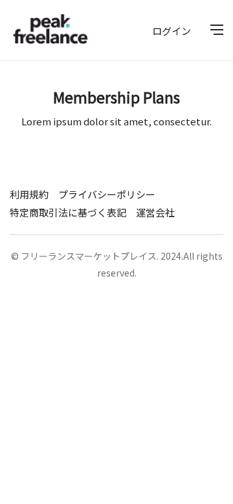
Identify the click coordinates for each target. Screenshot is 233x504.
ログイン (171, 30)
